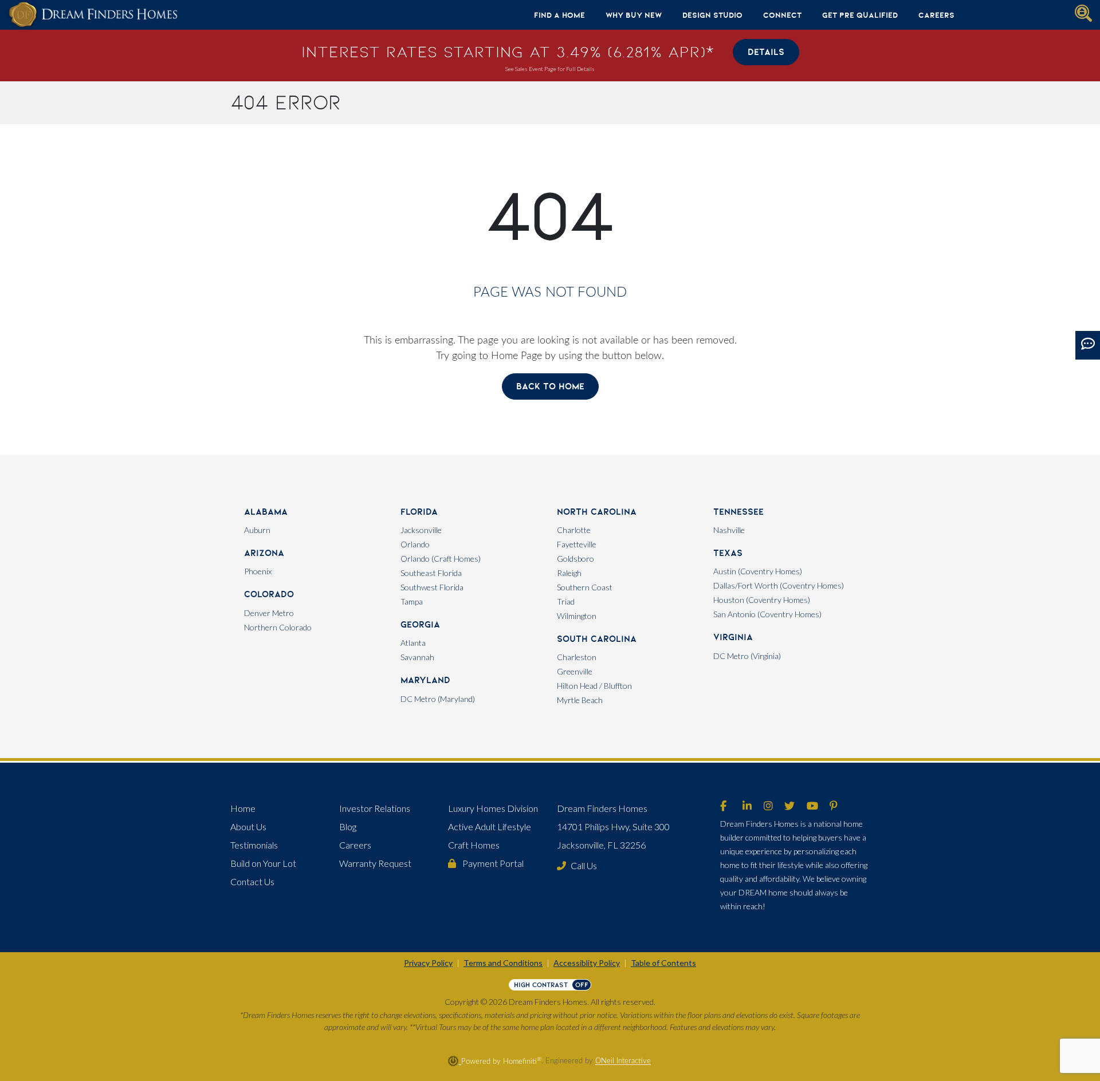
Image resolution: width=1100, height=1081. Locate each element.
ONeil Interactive (623, 1061)
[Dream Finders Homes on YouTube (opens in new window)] (812, 807)
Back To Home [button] (550, 386)
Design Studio (712, 14)
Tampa (411, 601)
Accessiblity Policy (586, 963)
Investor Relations (374, 808)
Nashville (729, 530)
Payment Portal (492, 863)
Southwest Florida (431, 587)
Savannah (417, 657)
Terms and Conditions (503, 963)
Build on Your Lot (263, 863)
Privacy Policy (428, 963)
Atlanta (413, 643)
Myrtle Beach (580, 700)
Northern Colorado (278, 627)
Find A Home (559, 14)
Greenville (574, 671)
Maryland (425, 679)
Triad (566, 601)
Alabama (266, 511)
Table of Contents (663, 963)
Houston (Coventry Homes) (761, 600)
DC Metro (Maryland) (437, 699)
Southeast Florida (431, 573)
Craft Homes (474, 844)
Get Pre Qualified (860, 14)
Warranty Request (375, 863)
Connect (782, 14)
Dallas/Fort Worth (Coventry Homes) (778, 585)
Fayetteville (576, 544)
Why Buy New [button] (634, 14)
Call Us (584, 865)
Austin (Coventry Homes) (757, 571)
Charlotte (574, 530)
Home (243, 808)
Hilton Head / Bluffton (594, 686)
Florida (419, 511)
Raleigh (569, 573)
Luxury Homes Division (493, 808)
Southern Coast (584, 587)
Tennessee (738, 511)
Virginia (733, 637)
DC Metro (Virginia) (747, 656)
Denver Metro (269, 613)
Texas (727, 552)
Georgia (420, 624)
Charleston (576, 657)
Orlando (415, 544)
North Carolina (597, 511)
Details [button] (766, 51)
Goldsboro (575, 558)
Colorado (269, 594)
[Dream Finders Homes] (93, 15)
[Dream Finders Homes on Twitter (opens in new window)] (789, 807)
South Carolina (597, 638)
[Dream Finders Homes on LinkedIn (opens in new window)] (747, 807)
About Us (248, 826)
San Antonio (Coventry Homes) (767, 614)
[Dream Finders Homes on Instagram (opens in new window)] (768, 807)
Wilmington (576, 616)
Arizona (264, 552)
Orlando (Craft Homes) (440, 558)
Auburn (257, 530)
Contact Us (252, 881)
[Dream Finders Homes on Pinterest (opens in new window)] (834, 807)
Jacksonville (421, 530)
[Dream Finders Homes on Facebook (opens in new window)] (723, 807)
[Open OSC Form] (1087, 345)
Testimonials (254, 844)
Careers (936, 14)
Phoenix (258, 571)
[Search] (1083, 13)
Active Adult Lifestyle (489, 826)
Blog (347, 826)
